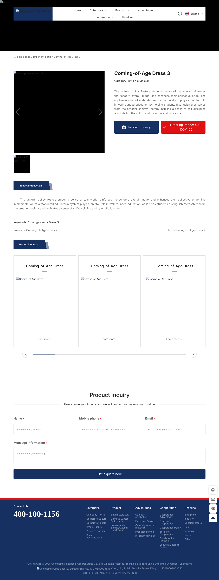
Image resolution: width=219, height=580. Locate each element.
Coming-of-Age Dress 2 (41, 230)
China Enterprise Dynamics (162, 563)
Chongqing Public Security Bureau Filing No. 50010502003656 (146, 568)
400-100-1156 (37, 513)
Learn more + (45, 339)
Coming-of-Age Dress (44, 266)
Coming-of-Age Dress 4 (189, 230)
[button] (25, 354)
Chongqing (185, 563)
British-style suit (42, 56)
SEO (134, 572)
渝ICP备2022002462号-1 (96, 572)
